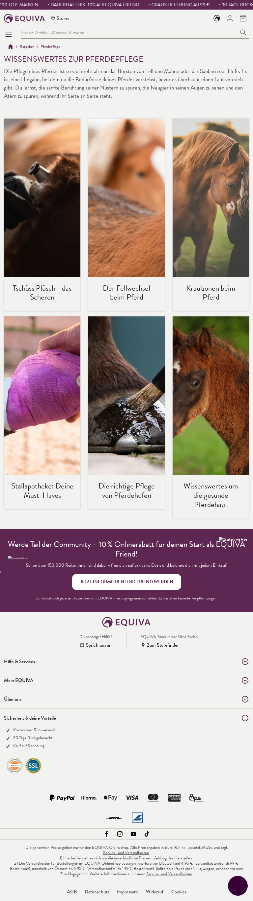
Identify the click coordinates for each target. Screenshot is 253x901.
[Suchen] (243, 32)
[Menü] (10, 33)
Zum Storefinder (163, 645)
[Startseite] (10, 46)
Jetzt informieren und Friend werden (126, 582)
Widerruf (154, 891)
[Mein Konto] (230, 18)
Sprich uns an (99, 645)
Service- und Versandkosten (126, 853)
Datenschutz (97, 891)
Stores (63, 18)
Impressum (127, 891)
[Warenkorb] (243, 18)
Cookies (178, 891)
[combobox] (129, 32)
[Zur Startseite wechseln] (24, 18)
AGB (72, 891)
